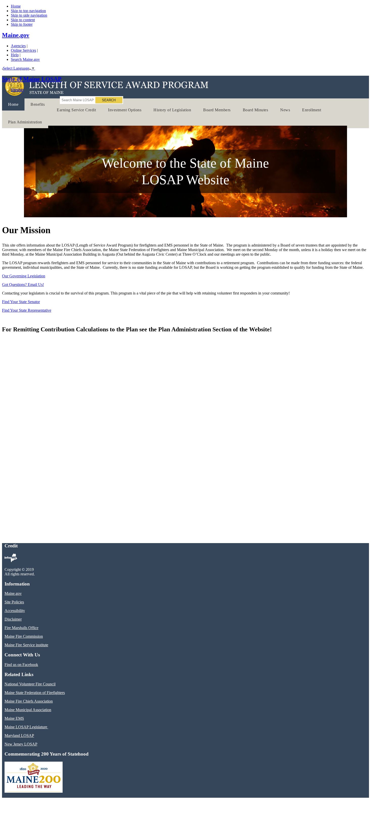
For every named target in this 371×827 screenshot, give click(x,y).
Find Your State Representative (26, 310)
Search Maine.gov (25, 59)
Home (16, 6)
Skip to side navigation (29, 15)
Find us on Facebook (21, 664)
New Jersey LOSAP (21, 744)
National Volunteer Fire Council (30, 684)
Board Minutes (255, 110)
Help (15, 55)
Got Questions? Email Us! (23, 284)
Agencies (18, 46)
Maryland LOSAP (19, 735)
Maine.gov (15, 35)
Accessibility (15, 610)
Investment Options (124, 110)
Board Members (217, 110)
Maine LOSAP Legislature (26, 727)
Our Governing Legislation (23, 276)
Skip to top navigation (28, 11)
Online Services (23, 50)
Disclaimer (13, 619)
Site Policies (14, 602)
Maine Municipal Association (28, 710)
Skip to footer (22, 24)
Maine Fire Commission (24, 636)
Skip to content (23, 20)
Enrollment (311, 110)
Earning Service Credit (76, 110)
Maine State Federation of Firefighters (35, 692)
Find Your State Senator (21, 302)
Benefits (38, 104)
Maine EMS (14, 718)
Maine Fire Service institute (26, 645)
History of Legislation (172, 110)
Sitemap (17, 90)
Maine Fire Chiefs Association (29, 701)
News (285, 110)
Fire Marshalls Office (21, 628)
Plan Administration (25, 122)
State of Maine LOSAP (32, 79)
